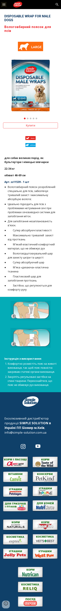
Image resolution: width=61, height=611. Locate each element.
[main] (30, 23)
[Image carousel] (30, 89)
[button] (4, 4)
